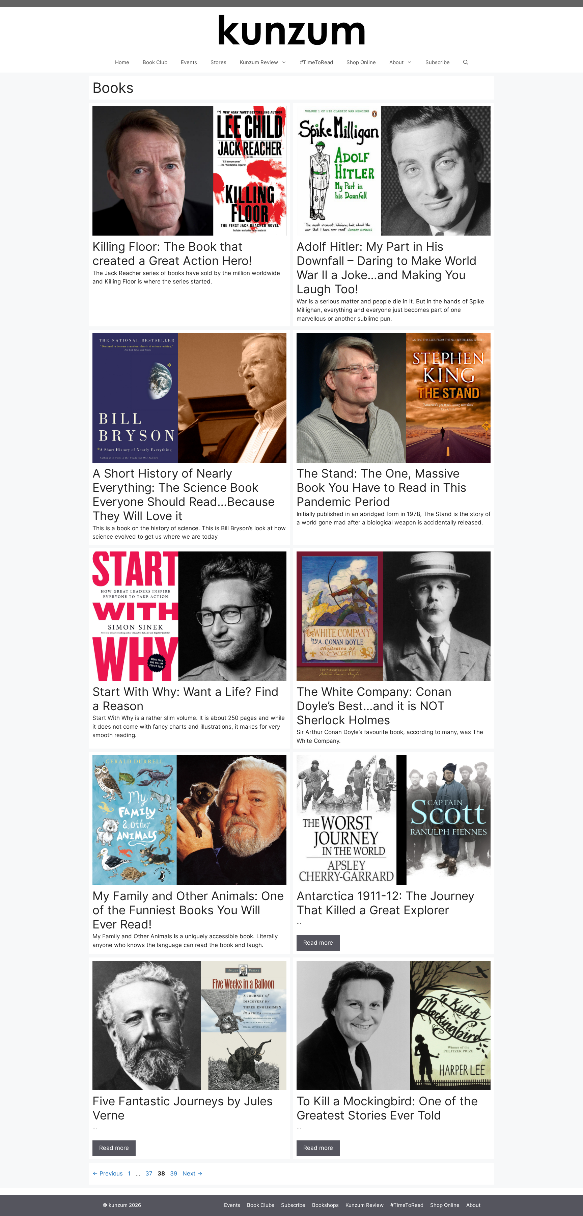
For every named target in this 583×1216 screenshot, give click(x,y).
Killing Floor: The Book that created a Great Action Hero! (172, 253)
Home (122, 62)
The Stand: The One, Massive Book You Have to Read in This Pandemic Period (381, 487)
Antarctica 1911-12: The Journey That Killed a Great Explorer (385, 903)
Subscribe (437, 62)
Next (192, 1173)
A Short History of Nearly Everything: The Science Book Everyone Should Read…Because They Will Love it (183, 494)
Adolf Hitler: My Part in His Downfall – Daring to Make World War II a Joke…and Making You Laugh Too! (387, 267)
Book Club (155, 62)
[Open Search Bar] (465, 62)
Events (189, 62)
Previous (107, 1173)
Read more (318, 942)
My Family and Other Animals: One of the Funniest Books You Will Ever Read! (188, 910)
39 (174, 1173)
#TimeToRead (316, 62)
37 (149, 1173)
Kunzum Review (259, 62)
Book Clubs (260, 1205)
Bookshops (325, 1205)
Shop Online (361, 62)
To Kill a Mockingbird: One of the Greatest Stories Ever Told (387, 1108)
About (396, 62)
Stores (218, 62)
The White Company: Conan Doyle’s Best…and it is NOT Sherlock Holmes (374, 705)
